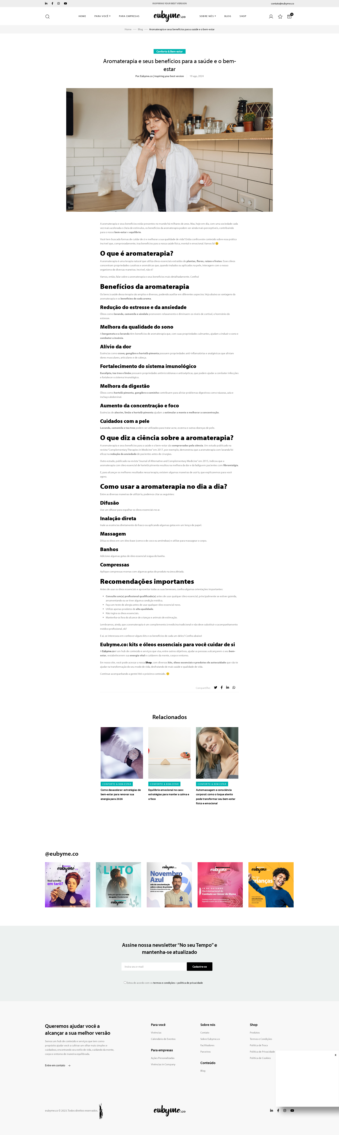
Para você (101, 16)
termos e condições (164, 982)
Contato (204, 1032)
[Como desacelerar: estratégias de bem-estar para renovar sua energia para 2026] (122, 753)
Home (82, 16)
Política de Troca (259, 1045)
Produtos (255, 1032)
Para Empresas (129, 16)
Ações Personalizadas (162, 1058)
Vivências (156, 1032)
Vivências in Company (163, 1064)
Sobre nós (207, 16)
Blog (227, 16)
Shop (243, 16)
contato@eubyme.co (282, 3)
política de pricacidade (190, 982)
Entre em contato (55, 1065)
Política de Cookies (260, 1058)
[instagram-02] (118, 884)
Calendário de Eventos (163, 1039)
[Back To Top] (329, 1125)
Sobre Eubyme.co (210, 1039)
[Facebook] (52, 3)
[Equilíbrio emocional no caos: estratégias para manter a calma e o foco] (169, 753)
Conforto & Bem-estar (169, 51)
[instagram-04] (220, 884)
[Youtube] (65, 3)
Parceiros (205, 1051)
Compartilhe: (203, 688)
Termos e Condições (261, 1039)
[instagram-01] (67, 884)
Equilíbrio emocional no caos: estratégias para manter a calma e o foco (168, 794)
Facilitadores (207, 1045)
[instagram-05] (271, 884)
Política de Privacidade (262, 1051)
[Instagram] (58, 3)
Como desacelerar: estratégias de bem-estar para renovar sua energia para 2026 (121, 794)
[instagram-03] (169, 884)
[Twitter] (46, 3)
